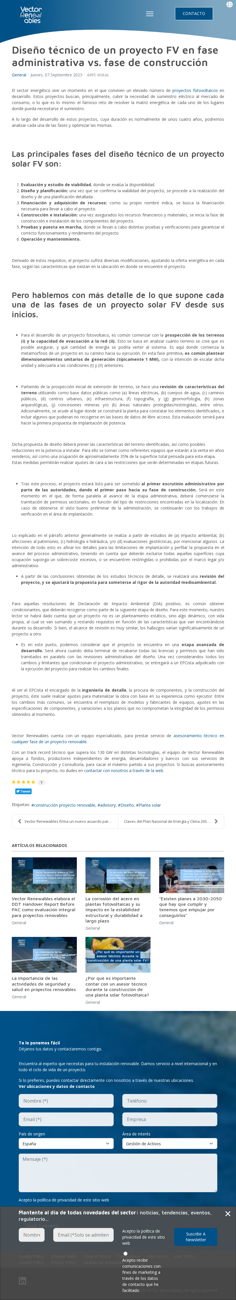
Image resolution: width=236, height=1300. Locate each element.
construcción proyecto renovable (64, 805)
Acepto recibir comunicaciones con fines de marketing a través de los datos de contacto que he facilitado (141, 1275)
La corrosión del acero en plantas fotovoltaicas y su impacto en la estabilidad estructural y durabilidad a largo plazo (113, 909)
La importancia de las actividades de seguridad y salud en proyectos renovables (44, 984)
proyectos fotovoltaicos (195, 90)
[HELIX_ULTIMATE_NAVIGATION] (149, 13)
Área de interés (136, 1134)
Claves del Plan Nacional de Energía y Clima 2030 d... (169, 821)
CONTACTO (194, 13)
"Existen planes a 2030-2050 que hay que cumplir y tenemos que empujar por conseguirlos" (190, 907)
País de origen (32, 1134)
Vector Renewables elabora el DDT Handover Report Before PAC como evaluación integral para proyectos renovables (43, 907)
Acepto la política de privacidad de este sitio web (64, 1200)
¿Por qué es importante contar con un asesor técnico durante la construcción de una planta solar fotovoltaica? (117, 986)
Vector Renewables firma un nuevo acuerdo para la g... (71, 821)
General (19, 75)
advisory (108, 805)
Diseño (127, 805)
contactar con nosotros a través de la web (123, 770)
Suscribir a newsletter (196, 1236)
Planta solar (150, 805)
